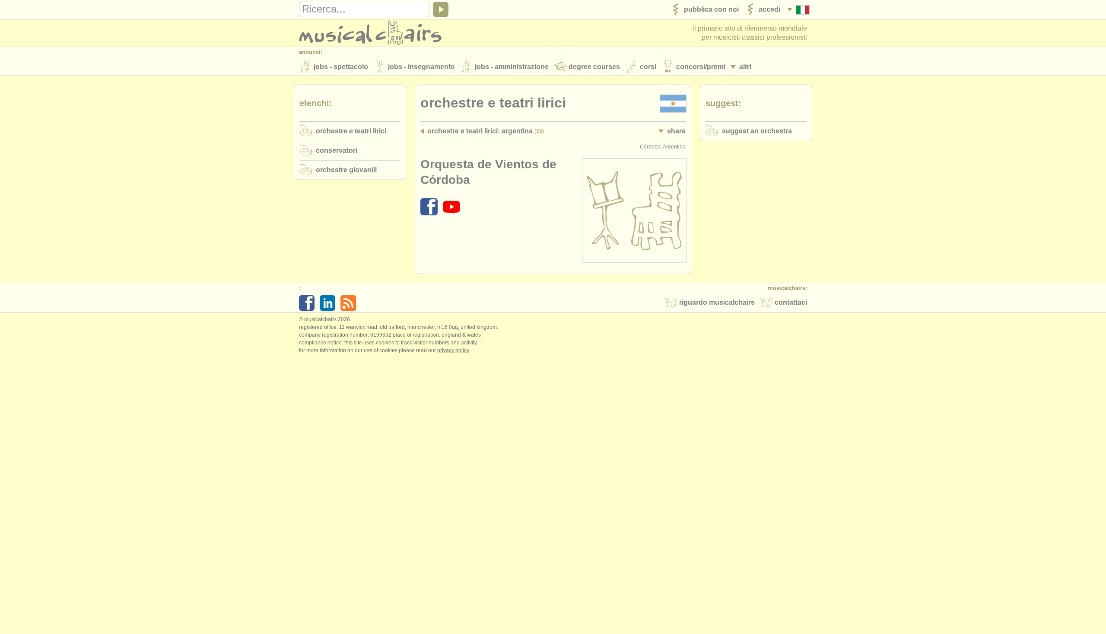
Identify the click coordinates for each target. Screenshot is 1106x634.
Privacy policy (453, 350)
